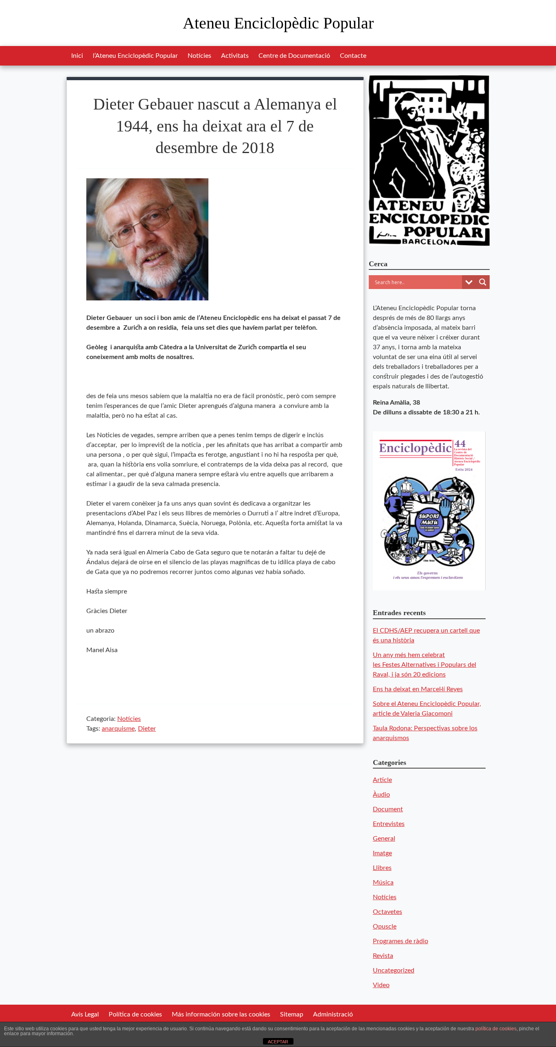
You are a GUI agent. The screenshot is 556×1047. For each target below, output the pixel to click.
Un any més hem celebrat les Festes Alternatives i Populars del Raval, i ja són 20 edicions (424, 665)
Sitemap (291, 1014)
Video (381, 985)
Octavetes (387, 912)
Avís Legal (85, 1014)
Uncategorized (393, 970)
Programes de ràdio (400, 941)
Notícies (199, 56)
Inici (77, 56)
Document (388, 809)
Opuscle (384, 926)
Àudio (381, 794)
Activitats (235, 56)
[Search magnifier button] (483, 282)
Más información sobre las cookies (221, 1014)
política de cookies (496, 1029)
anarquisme (118, 728)
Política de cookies (135, 1014)
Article (382, 780)
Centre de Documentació (294, 56)
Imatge (382, 853)
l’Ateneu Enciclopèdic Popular (135, 56)
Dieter (147, 728)
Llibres (382, 868)
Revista (383, 956)
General (384, 838)
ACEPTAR (278, 1041)
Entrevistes (389, 824)
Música (383, 882)
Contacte (353, 56)
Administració (333, 1014)
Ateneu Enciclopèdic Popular (278, 23)
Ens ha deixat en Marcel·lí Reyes (418, 689)
